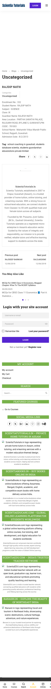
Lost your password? (39, 331)
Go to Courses (11, 409)
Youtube (44, 424)
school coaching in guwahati (21, 144)
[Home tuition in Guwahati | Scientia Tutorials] (13, 5)
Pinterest (32, 424)
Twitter (15, 424)
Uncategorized (27, 71)
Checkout (6, 378)
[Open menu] (47, 5)
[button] (23, 300)
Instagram (38, 424)
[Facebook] (29, 157)
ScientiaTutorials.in (25, 186)
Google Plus (21, 424)
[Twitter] (35, 157)
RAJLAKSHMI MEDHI (39, 260)
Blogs (14, 71)
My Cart (6, 374)
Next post (41, 255)
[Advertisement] (25, 37)
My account (7, 370)
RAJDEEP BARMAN (13, 259)
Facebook (9, 424)
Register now (34, 347)
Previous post (11, 255)
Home (4, 71)
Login (35, 5)
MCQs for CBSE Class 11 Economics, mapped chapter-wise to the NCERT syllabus (21, 284)
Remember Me (12, 331)
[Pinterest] (41, 157)
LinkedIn (27, 424)
